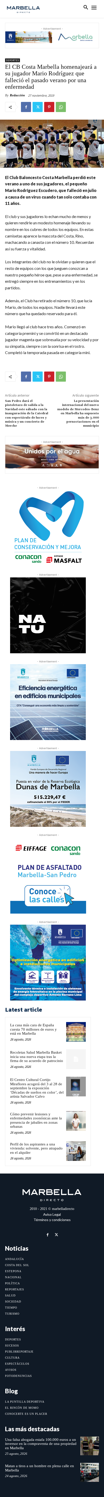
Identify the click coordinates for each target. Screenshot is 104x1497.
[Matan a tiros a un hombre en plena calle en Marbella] (89, 1472)
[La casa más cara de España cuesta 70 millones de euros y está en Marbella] (76, 1032)
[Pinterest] (49, 107)
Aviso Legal (52, 1214)
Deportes (12, 60)
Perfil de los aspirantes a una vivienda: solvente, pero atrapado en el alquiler (36, 1148)
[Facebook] (26, 107)
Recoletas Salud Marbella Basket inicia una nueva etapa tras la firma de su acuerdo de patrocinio (36, 1056)
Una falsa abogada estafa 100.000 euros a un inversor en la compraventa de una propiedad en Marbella (40, 1444)
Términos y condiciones (52, 1220)
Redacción (17, 95)
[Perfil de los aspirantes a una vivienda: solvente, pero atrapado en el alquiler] (76, 1151)
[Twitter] (38, 107)
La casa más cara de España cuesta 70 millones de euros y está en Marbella (33, 1029)
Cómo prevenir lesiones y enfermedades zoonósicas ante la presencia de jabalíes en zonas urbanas (36, 1120)
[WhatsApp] (61, 107)
